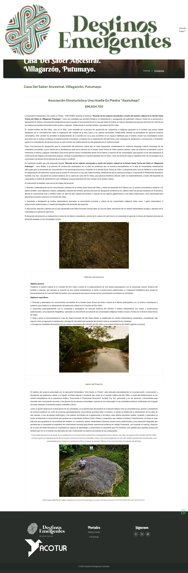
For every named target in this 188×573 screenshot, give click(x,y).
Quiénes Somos (46, 536)
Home (146, 70)
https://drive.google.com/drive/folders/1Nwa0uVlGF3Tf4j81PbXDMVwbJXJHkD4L (110, 500)
